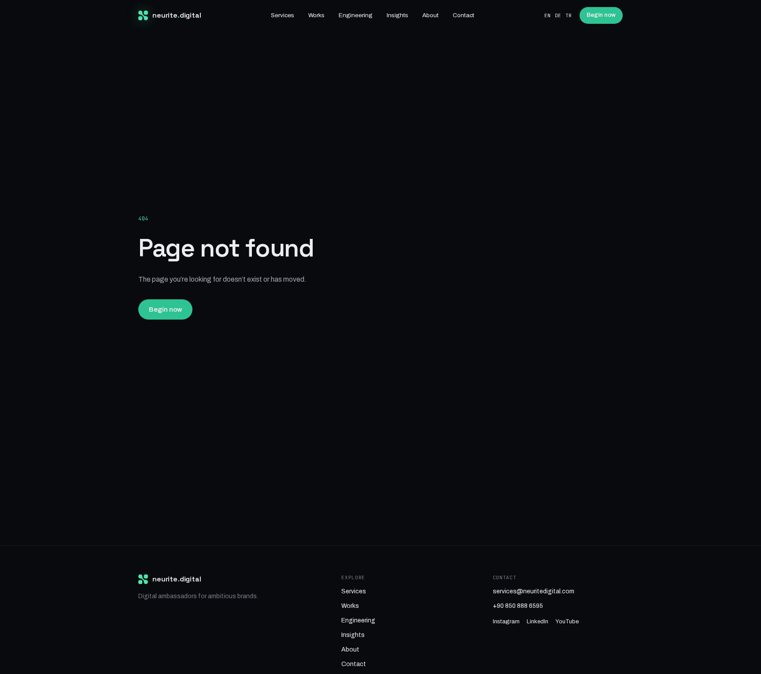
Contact (463, 15)
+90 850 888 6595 (518, 606)
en (547, 15)
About (430, 15)
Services (282, 15)
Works (316, 15)
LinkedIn (537, 621)
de (558, 15)
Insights (397, 15)
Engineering (356, 15)
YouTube (567, 621)
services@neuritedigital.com (533, 591)
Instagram (506, 621)
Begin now (601, 15)
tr (568, 15)
